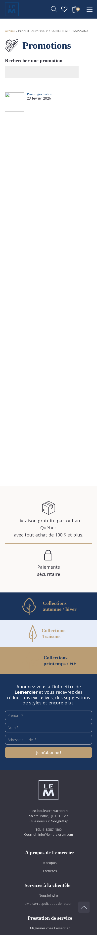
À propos (49, 862)
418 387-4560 (51, 829)
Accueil (10, 31)
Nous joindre (48, 895)
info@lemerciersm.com (55, 834)
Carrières (50, 871)
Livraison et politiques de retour (48, 903)
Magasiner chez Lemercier (50, 928)
